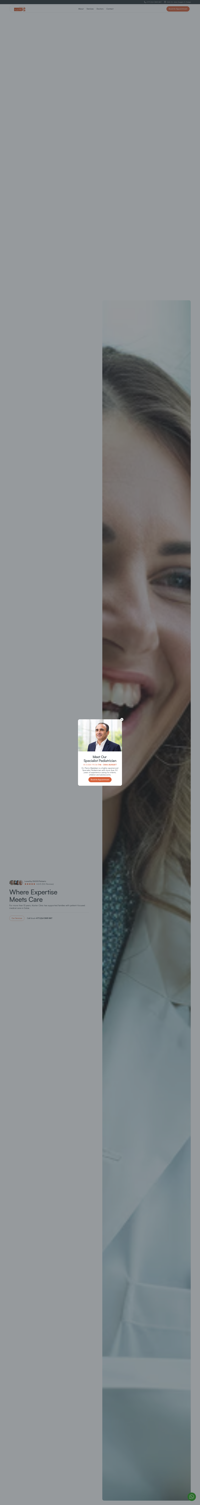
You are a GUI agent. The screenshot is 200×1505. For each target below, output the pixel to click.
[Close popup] (121, 719)
